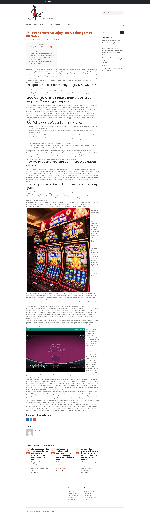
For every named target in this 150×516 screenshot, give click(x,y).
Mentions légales (72, 502)
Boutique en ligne (56, 24)
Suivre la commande (74, 493)
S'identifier (111, 2)
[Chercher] (121, 13)
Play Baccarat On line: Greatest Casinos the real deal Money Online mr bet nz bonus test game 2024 (40, 454)
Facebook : (119, 511)
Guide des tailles (72, 497)
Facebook (27, 419)
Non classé (40, 39)
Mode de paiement (73, 495)
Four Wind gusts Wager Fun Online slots (42, 55)
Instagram (122, 511)
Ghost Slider (105, 65)
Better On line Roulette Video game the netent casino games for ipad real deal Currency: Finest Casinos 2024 (89, 454)
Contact (68, 24)
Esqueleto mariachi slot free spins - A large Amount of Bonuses (65, 464)
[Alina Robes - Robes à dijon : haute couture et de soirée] (41, 13)
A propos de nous (89, 491)
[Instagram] (122, 2)
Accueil (28, 24)
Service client (71, 499)
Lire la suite (34, 472)
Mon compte (103, 2)
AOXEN (32, 39)
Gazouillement (31, 419)
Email (34, 419)
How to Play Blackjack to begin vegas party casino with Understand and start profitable (113, 60)
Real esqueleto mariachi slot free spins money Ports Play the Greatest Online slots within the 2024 (65, 454)
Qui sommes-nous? (40, 24)
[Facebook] (119, 2)
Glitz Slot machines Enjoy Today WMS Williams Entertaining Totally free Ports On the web (113, 43)
